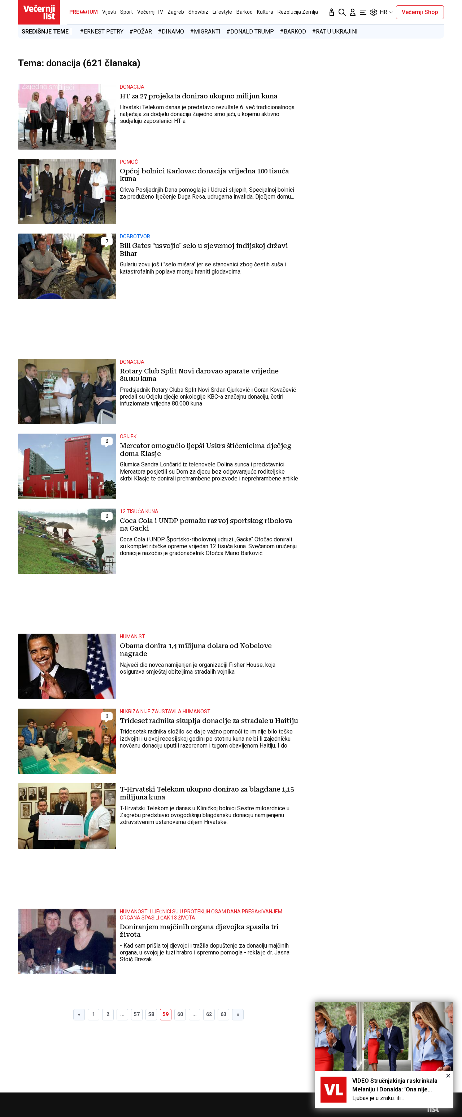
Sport (126, 12)
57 (137, 1014)
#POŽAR (140, 31)
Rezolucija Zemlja (298, 12)
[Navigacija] (363, 12)
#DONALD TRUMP (250, 31)
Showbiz (198, 12)
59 (166, 1014)
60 (180, 1014)
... (122, 1014)
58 (151, 1014)
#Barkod (293, 31)
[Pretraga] (342, 12)
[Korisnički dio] (352, 12)
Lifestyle (222, 12)
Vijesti (109, 12)
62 (209, 1014)
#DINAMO (171, 31)
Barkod (244, 12)
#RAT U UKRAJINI (335, 31)
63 (223, 1014)
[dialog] (384, 1055)
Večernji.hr (39, 12)
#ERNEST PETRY (101, 31)
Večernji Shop (420, 12)
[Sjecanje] (331, 12)
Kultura (265, 12)
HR (383, 12)
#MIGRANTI (205, 31)
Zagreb (175, 12)
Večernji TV (150, 12)
